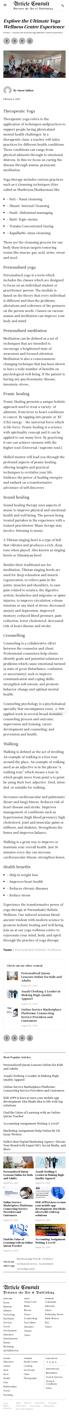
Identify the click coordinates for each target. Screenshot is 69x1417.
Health (6, 1378)
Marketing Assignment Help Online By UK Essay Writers (31, 1132)
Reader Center (31, 1361)
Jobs (5, 1382)
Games (6, 1365)
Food (5, 1374)
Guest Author (25, 90)
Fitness (6, 32)
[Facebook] (6, 41)
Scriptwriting (30, 1318)
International (52, 1368)
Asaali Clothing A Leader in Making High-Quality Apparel (40, 995)
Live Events (29, 1370)
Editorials (49, 1306)
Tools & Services (54, 1377)
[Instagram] (50, 1362)
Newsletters (51, 1372)
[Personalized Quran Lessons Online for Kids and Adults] (12, 975)
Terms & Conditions (51, 1382)
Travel (6, 1390)
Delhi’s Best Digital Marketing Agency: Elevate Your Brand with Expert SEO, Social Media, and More (34, 1145)
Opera (27, 1335)
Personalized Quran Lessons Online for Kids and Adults (41, 977)
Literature (28, 1326)
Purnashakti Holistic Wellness (38, 949)
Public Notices (52, 1318)
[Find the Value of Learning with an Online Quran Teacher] (18, 1230)
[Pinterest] (22, 41)
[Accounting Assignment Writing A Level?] (50, 1230)
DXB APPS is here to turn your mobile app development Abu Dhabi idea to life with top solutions (50, 1209)
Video (26, 1374)
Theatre (28, 1330)
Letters (48, 1310)
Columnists (50, 1301)
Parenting (8, 1394)
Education (8, 1361)
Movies (27, 1310)
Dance (27, 1314)
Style (5, 1370)
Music (27, 1306)
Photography (30, 1378)
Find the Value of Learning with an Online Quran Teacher (18, 1242)
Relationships (10, 1386)
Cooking (28, 1365)
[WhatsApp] (29, 41)
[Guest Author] (8, 90)
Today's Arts (30, 1301)
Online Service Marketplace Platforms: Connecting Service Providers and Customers (41, 1015)
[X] (14, 41)
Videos (48, 1326)
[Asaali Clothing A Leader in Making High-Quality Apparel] (12, 994)
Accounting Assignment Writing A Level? (50, 1241)
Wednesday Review (54, 1314)
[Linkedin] (53, 1362)
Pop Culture (30, 1322)
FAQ (47, 1322)
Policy (49, 1388)
